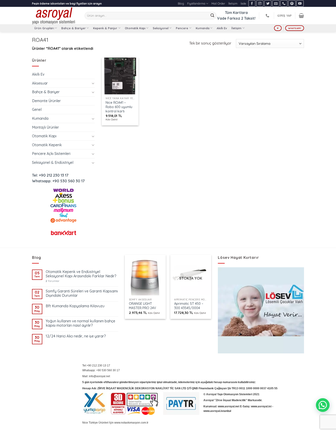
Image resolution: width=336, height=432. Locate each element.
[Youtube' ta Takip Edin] (300, 3)
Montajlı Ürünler (45, 127)
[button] (323, 405)
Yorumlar (52, 281)
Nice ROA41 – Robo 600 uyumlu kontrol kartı (119, 107)
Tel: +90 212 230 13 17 (50, 175)
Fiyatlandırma (196, 3)
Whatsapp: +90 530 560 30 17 (58, 181)
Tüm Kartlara (236, 12)
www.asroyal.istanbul (217, 411)
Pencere (182, 28)
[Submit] (212, 16)
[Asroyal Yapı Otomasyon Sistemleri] (55, 15)
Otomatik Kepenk (47, 145)
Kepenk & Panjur (105, 28)
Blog (181, 3)
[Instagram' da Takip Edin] (260, 3)
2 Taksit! (248, 18)
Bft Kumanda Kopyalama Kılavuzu (75, 306)
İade (243, 3)
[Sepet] (301, 16)
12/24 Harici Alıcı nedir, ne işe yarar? (76, 336)
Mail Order (218, 3)
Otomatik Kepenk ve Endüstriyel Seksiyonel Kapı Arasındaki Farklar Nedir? (81, 274)
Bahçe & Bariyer (73, 28)
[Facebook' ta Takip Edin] (252, 3)
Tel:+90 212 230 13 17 (96, 365)
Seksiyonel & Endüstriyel (52, 162)
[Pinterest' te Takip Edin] (292, 3)
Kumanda (202, 28)
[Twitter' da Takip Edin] (268, 3)
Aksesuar (40, 83)
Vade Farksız (228, 18)
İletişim (232, 3)
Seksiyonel (160, 28)
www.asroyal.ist (261, 406)
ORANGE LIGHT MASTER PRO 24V (142, 306)
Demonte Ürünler (46, 100)
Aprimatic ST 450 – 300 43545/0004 (188, 306)
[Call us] (284, 3)
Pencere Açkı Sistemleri (51, 153)
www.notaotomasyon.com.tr (131, 422)
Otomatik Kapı (135, 28)
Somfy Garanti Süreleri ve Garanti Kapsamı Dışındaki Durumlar (82, 293)
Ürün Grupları (44, 28)
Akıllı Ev (222, 28)
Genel (37, 109)
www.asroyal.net (228, 406)
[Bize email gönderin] (276, 3)
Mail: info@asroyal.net (96, 376)
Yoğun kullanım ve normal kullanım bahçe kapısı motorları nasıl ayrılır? (80, 323)
